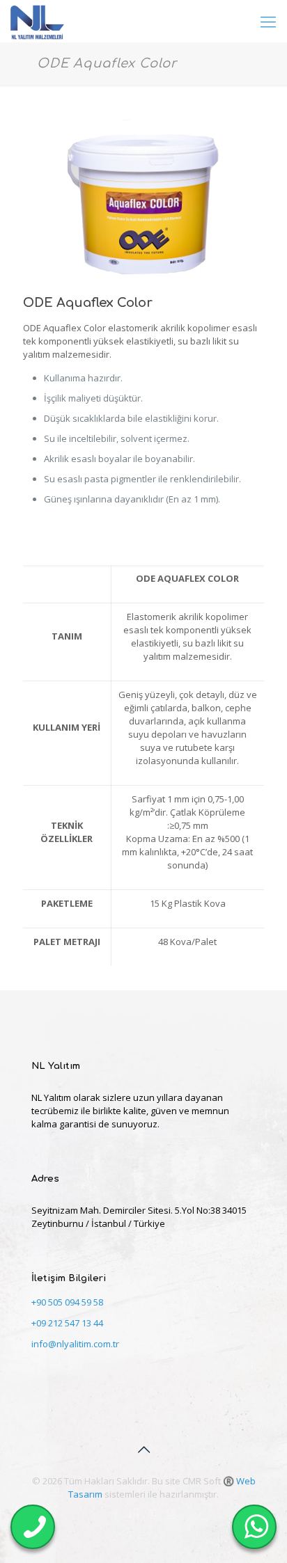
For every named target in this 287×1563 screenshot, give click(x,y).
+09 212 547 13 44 (67, 1323)
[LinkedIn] (134, 1514)
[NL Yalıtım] (37, 20)
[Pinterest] (153, 1514)
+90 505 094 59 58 (67, 1302)
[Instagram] (171, 1514)
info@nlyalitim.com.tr (75, 1344)
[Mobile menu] (268, 21)
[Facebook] (115, 1514)
